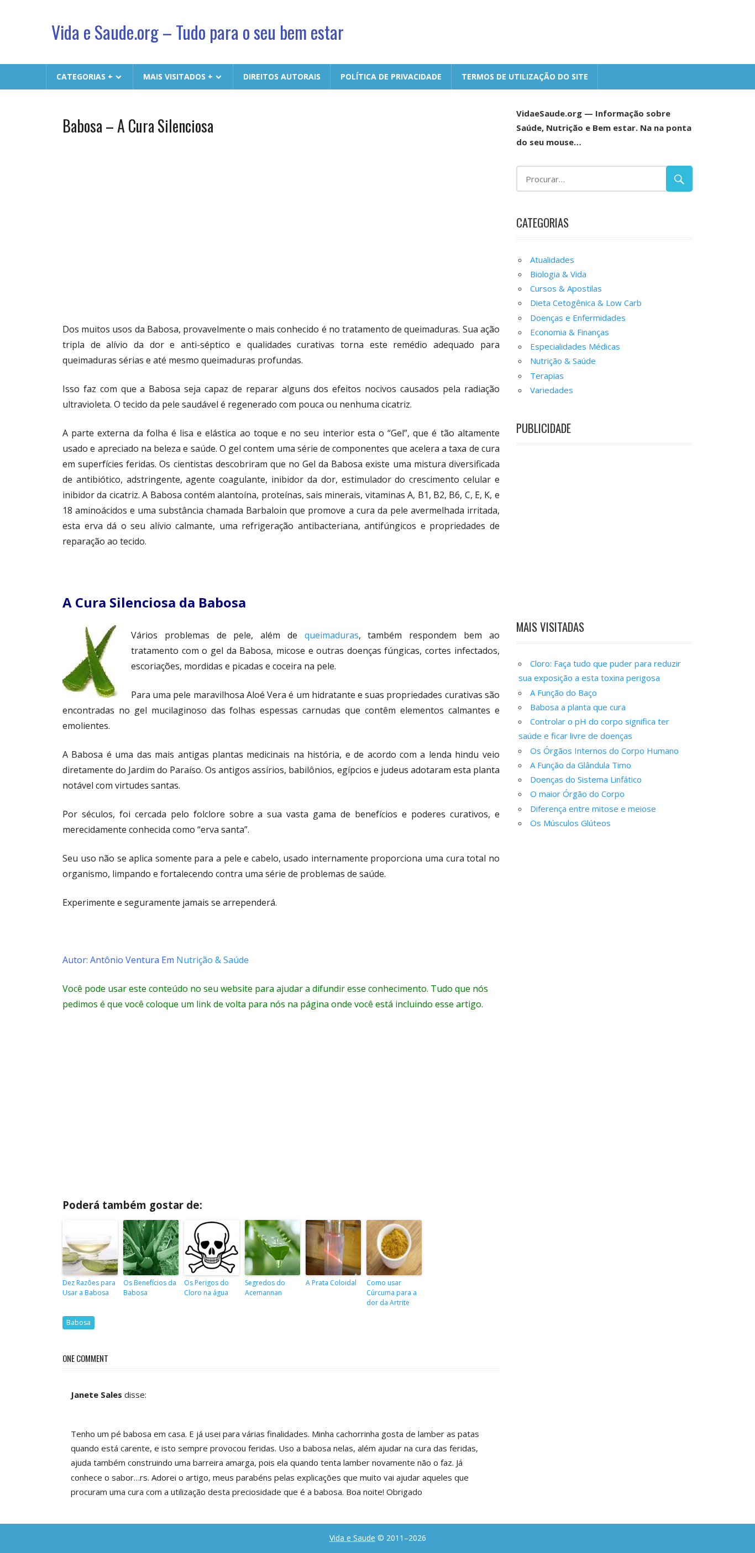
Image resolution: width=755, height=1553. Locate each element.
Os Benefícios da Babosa (149, 1287)
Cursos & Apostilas (566, 288)
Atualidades (552, 259)
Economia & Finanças (569, 331)
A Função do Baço (563, 692)
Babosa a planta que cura (578, 706)
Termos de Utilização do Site (525, 76)
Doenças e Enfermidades (578, 317)
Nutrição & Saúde (212, 960)
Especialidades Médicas (575, 346)
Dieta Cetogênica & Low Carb (586, 302)
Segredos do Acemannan (265, 1287)
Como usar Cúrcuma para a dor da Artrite (391, 1292)
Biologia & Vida (558, 273)
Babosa (78, 1322)
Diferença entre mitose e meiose (593, 808)
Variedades (551, 389)
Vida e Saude (352, 1538)
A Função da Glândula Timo (580, 764)
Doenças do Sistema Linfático (586, 779)
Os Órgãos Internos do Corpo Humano (604, 750)
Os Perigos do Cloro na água (206, 1287)
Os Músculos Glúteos (570, 822)
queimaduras (332, 635)
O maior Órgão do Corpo (577, 793)
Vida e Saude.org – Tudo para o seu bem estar (197, 32)
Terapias (547, 375)
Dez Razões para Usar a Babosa (89, 1287)
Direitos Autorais (282, 76)
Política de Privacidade (391, 76)
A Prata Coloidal (331, 1282)
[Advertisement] (281, 227)
